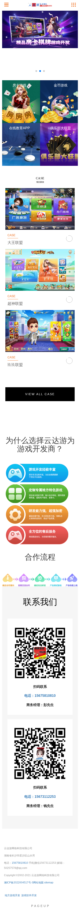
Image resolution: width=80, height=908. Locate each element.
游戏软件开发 (29, 895)
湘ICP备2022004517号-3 (18, 882)
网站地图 (38, 882)
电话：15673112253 (40, 796)
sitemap (48, 882)
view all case (40, 394)
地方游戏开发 (12, 895)
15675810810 (20, 862)
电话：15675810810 (40, 695)
